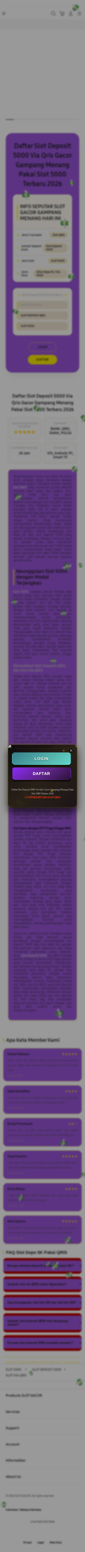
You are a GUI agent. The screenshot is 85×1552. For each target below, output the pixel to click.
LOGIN (41, 758)
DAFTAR (41, 773)
